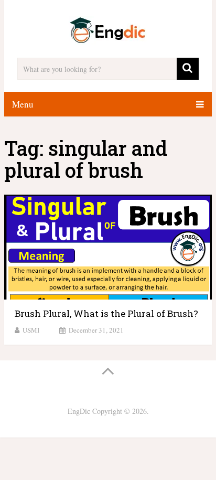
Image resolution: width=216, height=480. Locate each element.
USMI (31, 330)
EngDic (79, 411)
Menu (23, 104)
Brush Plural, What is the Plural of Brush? (106, 313)
